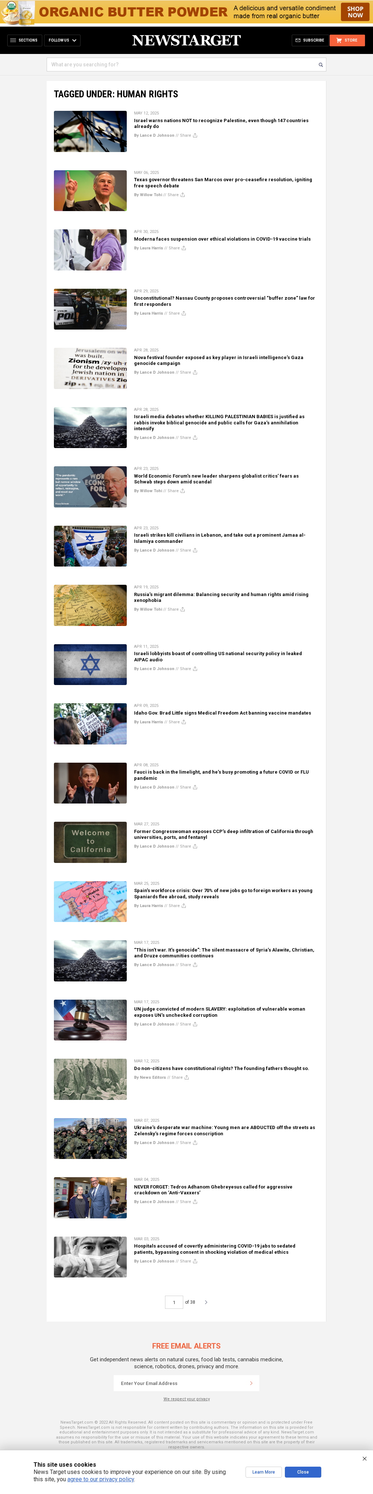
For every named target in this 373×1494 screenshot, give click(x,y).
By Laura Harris (148, 248)
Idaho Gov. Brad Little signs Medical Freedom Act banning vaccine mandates (222, 713)
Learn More (263, 1472)
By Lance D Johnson (154, 135)
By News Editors (150, 1077)
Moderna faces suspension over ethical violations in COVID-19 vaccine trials (222, 239)
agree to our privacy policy (100, 1479)
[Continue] (251, 1383)
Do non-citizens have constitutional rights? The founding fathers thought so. (221, 1068)
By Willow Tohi (148, 194)
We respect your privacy (187, 1399)
